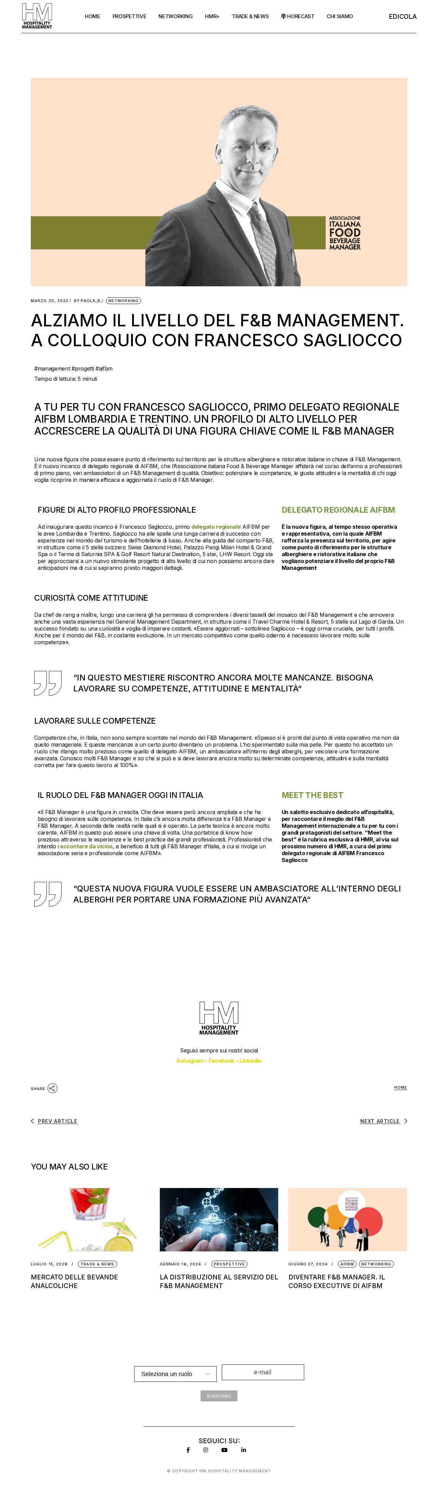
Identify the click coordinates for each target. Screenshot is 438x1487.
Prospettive (229, 1264)
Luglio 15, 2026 (49, 1264)
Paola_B (87, 301)
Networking (123, 300)
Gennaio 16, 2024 (181, 1264)
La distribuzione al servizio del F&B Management (219, 1281)
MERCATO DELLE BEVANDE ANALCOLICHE (74, 1281)
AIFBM (347, 1264)
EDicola (403, 17)
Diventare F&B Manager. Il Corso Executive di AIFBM (336, 1281)
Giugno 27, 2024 (308, 1264)
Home (400, 1087)
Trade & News (97, 1264)
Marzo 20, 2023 (49, 301)
